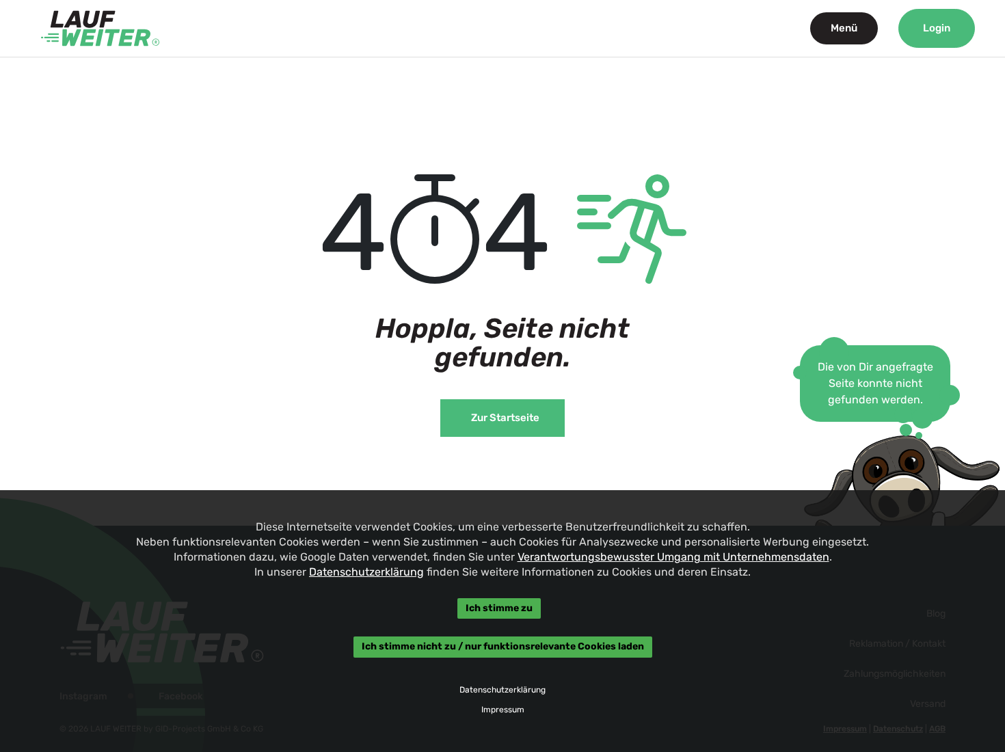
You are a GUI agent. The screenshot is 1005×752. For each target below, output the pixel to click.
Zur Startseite (505, 418)
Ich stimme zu (499, 608)
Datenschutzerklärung (366, 571)
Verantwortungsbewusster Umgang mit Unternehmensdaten (673, 556)
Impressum (502, 709)
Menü (844, 28)
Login (936, 28)
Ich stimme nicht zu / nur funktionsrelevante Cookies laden (503, 647)
